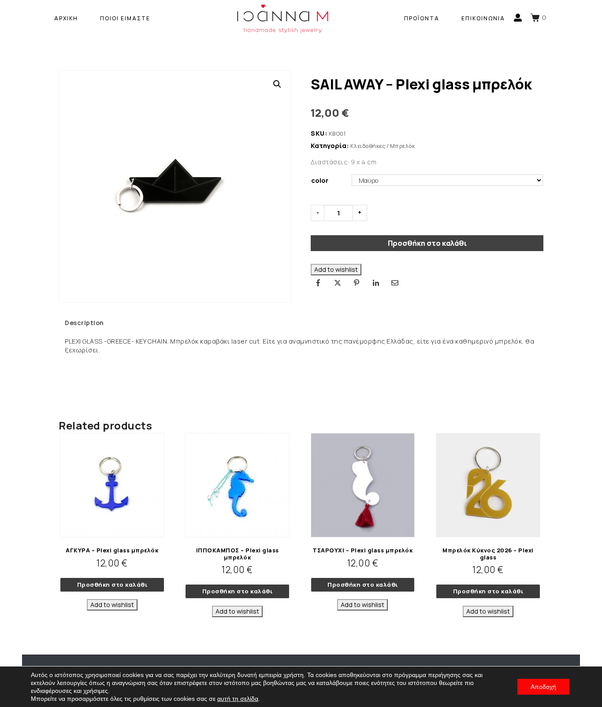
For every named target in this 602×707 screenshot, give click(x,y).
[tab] (84, 323)
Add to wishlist (336, 269)
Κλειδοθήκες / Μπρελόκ (382, 146)
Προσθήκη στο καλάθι (427, 243)
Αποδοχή (543, 686)
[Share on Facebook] (318, 282)
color (319, 180)
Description (84, 322)
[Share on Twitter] (337, 282)
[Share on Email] (394, 282)
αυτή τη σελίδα (237, 698)
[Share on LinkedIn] (375, 282)
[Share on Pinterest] (356, 282)
